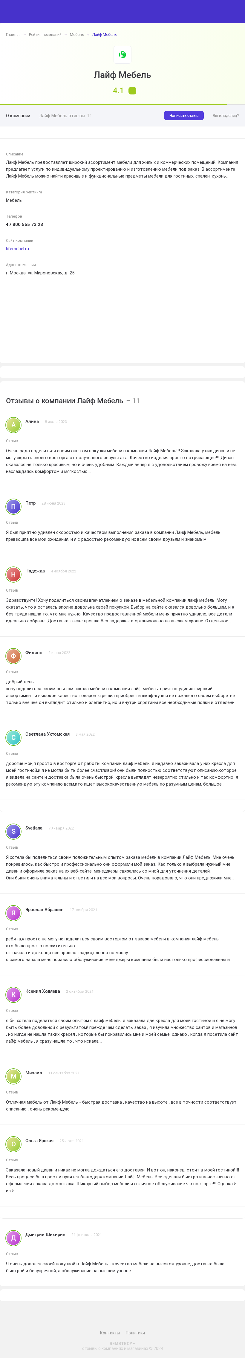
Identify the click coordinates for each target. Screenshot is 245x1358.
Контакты (110, 1332)
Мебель (77, 34)
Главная (13, 34)
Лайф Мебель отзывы (65, 115)
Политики (135, 1332)
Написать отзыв (183, 115)
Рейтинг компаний (45, 34)
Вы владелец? (226, 115)
